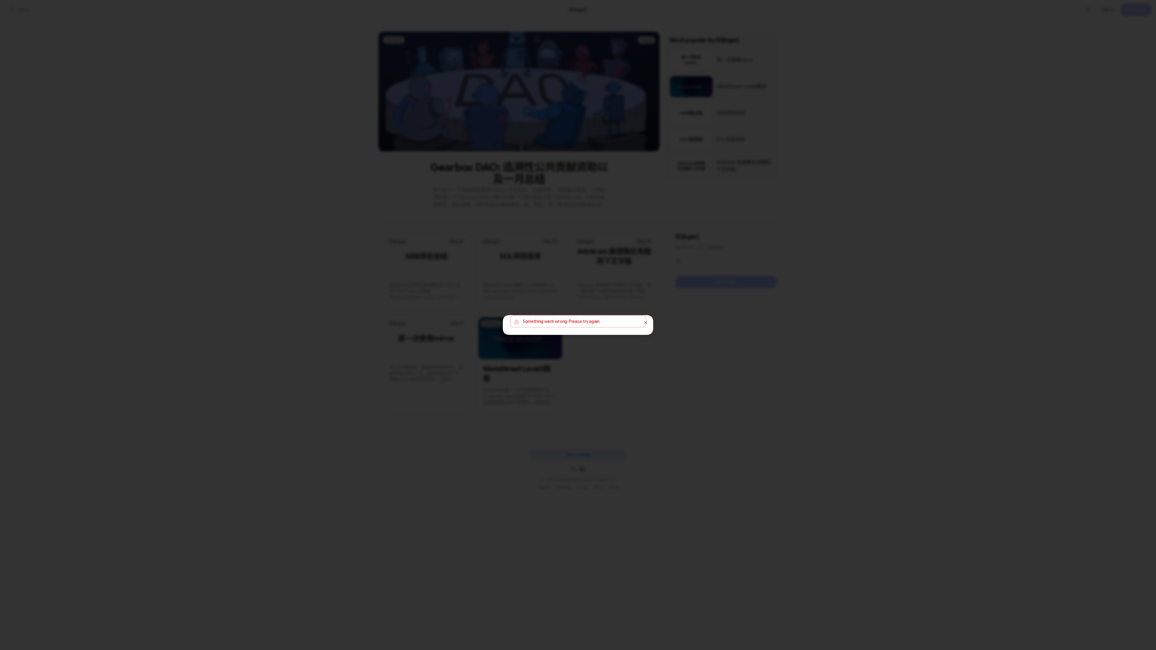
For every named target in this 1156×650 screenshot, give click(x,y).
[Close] (645, 322)
